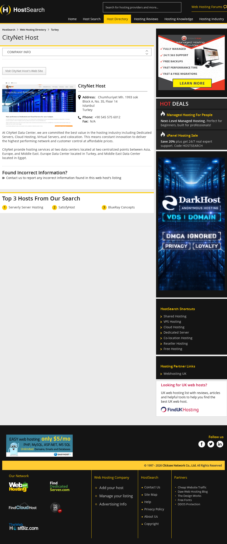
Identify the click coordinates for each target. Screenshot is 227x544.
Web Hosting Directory (33, 30)
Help (147, 502)
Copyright (151, 524)
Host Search (92, 19)
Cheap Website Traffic (192, 487)
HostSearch (8, 30)
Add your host (111, 487)
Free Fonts (185, 500)
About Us (151, 516)
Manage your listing (116, 495)
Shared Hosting (175, 316)
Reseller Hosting (176, 343)
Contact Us (152, 487)
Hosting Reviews (146, 19)
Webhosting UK (175, 373)
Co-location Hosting (178, 338)
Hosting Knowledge (178, 19)
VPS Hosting (172, 321)
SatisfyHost (67, 207)
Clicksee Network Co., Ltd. (179, 465)
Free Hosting (173, 349)
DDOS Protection (189, 504)
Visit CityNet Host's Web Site (24, 71)
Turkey (55, 30)
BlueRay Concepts (121, 207)
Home (72, 19)
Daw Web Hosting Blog (193, 491)
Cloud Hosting (174, 327)
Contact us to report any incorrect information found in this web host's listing (63, 178)
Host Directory (117, 19)
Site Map (150, 494)
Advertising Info (113, 504)
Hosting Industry (211, 19)
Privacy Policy (154, 509)
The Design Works (189, 496)
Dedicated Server (176, 332)
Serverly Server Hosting (26, 207)
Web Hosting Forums (207, 7)
